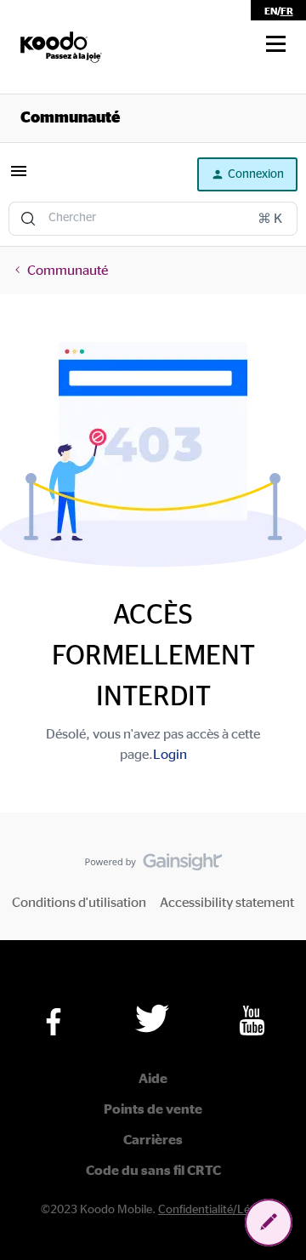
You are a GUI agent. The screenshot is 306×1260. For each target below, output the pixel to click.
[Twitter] (152, 1018)
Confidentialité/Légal (211, 1210)
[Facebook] (53, 1021)
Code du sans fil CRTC (153, 1170)
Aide (153, 1079)
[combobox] (153, 219)
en (270, 11)
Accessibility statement (227, 902)
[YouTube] (252, 1020)
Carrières (153, 1140)
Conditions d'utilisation (79, 902)
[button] (276, 44)
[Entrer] (28, 219)
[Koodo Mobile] (61, 47)
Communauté (70, 118)
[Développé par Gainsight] (153, 866)
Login (170, 754)
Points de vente (153, 1109)
